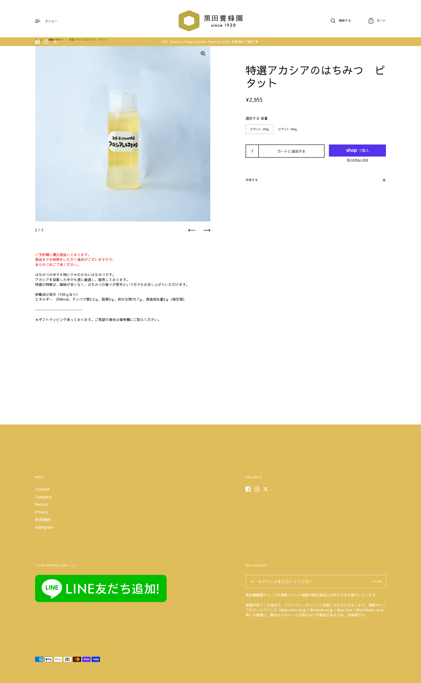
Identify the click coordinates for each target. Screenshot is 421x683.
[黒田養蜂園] (210, 21)
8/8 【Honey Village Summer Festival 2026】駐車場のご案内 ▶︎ (210, 42)
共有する (252, 180)
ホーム (38, 39)
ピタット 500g (287, 129)
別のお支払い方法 (357, 160)
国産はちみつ (55, 39)
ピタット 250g (259, 129)
